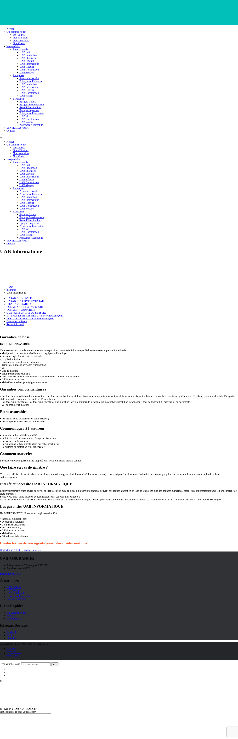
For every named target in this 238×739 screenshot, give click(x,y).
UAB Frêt (24, 52)
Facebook (11, 632)
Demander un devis (30, 550)
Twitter (10, 635)
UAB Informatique (29, 63)
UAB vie (24, 116)
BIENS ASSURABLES (19, 304)
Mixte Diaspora (14, 618)
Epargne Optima (27, 101)
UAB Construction (29, 69)
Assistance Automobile (31, 124)
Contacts (10, 130)
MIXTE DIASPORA (17, 127)
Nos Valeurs (19, 43)
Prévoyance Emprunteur (31, 113)
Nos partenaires (21, 40)
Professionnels (20, 49)
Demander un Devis (16, 321)
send (55, 664)
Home (9, 286)
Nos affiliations (20, 37)
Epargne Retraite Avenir (31, 104)
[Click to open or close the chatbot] (25, 726)
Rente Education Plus (30, 107)
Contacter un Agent (10, 550)
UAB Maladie (13, 587)
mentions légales (12, 656)
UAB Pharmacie (27, 58)
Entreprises (18, 75)
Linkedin (11, 638)
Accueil (10, 28)
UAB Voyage (26, 72)
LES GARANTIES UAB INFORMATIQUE (30, 318)
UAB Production (28, 55)
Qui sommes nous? (16, 31)
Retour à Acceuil (15, 324)
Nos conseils (11, 651)
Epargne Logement (29, 110)
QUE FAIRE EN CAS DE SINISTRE (26, 312)
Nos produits (13, 46)
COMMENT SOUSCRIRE (20, 309)
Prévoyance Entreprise (30, 81)
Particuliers (18, 98)
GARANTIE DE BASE (19, 298)
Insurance (11, 289)
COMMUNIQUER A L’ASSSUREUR (26, 306)
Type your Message (10, 664)
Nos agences (11, 648)
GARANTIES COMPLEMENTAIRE (26, 301)
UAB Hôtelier (26, 66)
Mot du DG (19, 34)
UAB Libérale (26, 60)
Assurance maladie (29, 78)
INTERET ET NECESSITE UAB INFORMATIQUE (34, 315)
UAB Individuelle (15, 593)
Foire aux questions (14, 653)
